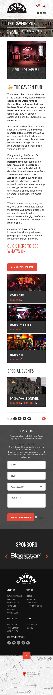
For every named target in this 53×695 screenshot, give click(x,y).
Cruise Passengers (34, 606)
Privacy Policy (13, 602)
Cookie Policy (12, 612)
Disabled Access (33, 602)
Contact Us (12, 624)
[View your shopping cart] (37, 6)
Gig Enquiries (12, 631)
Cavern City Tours (14, 596)
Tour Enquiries (13, 628)
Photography (31, 624)
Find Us (29, 596)
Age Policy (11, 599)
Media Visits (31, 599)
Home (21, 31)
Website (29, 628)
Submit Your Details (21, 517)
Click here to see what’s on (22, 248)
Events (27, 31)
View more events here (22, 267)
